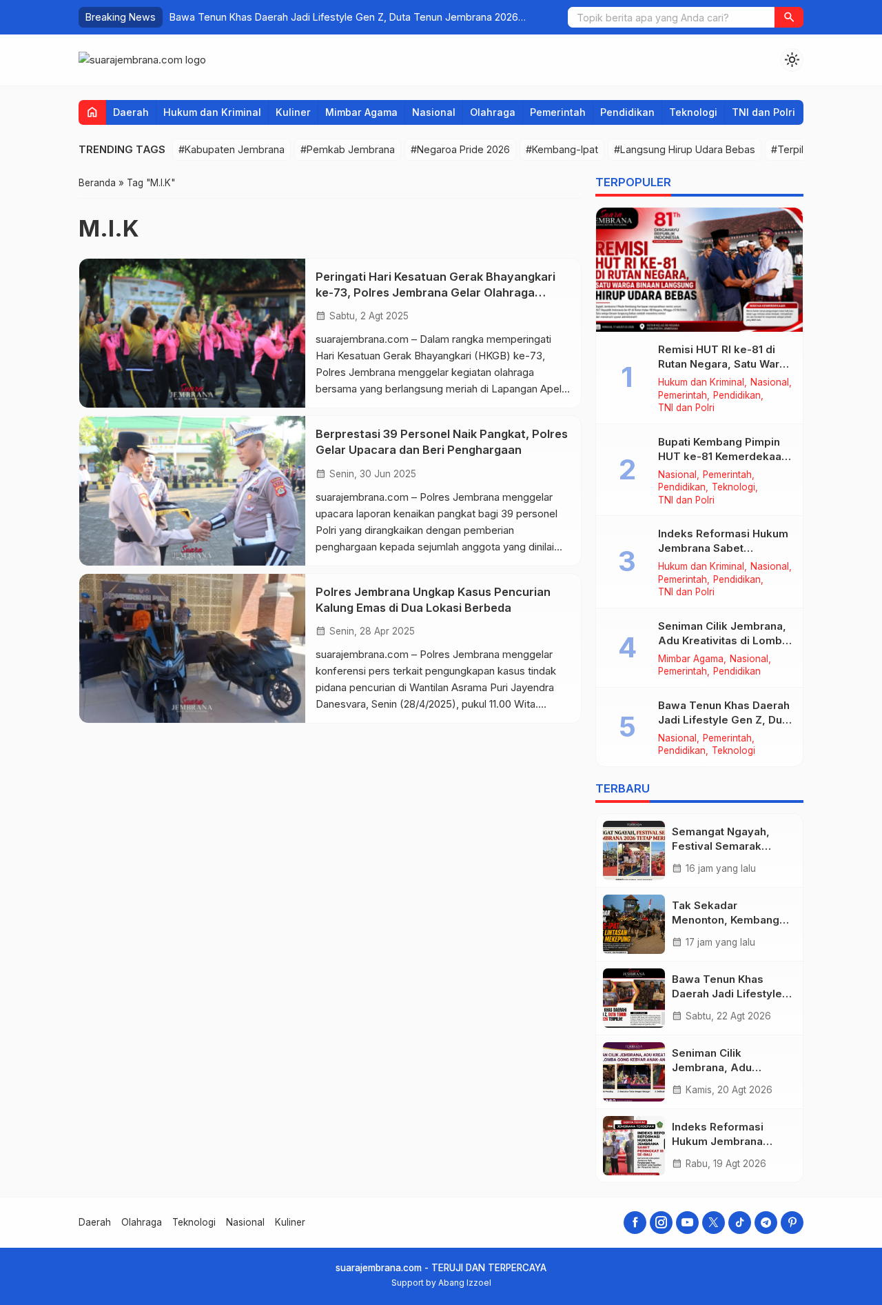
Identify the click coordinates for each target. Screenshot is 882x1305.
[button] (789, 17)
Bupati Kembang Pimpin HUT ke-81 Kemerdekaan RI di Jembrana (723, 456)
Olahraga (492, 112)
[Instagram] (661, 1222)
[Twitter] (713, 1222)
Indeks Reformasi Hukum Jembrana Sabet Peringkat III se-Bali (723, 548)
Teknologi (693, 112)
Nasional (433, 112)
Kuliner (293, 112)
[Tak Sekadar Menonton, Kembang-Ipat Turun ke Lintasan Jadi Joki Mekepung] (634, 924)
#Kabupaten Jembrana (231, 149)
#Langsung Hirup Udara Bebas (684, 149)
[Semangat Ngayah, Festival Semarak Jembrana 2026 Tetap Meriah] (634, 850)
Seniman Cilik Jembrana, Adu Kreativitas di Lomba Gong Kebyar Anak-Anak (343, 17)
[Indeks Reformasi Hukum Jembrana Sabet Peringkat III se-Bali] (634, 1145)
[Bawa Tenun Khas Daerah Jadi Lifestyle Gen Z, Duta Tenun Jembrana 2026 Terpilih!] (634, 998)
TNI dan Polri (763, 112)
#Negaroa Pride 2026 (460, 149)
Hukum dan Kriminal (212, 112)
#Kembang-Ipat (562, 149)
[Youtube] (687, 1222)
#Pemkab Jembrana (347, 149)
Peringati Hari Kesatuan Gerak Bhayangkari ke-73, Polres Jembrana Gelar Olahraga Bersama (435, 292)
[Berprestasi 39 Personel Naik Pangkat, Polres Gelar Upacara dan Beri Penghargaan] (192, 490)
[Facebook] (635, 1222)
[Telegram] (766, 1222)
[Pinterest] (792, 1222)
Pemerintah (558, 112)
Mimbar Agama (361, 112)
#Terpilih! (792, 149)
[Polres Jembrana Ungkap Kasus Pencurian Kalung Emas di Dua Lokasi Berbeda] (192, 648)
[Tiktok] (739, 1222)
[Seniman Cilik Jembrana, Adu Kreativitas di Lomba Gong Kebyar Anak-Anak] (634, 1072)
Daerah (131, 112)
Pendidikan (627, 112)
